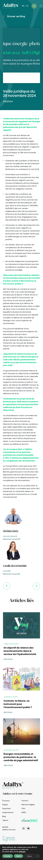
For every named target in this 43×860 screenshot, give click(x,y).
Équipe (5, 804)
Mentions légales (28, 804)
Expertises (6, 808)
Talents (5, 820)
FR (23, 6)
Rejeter (18, 856)
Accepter (8, 856)
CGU (23, 808)
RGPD (24, 812)
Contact (25, 801)
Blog (4, 816)
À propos (6, 801)
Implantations (7, 812)
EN (27, 6)
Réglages (29, 856)
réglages (22, 852)
